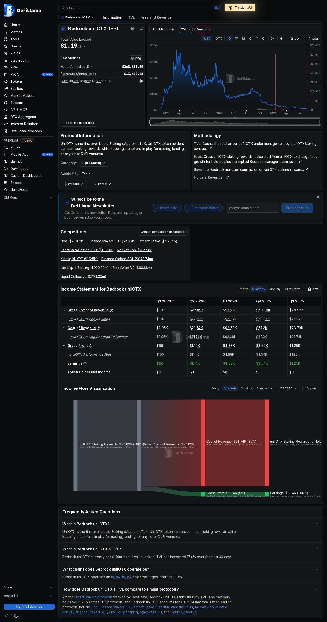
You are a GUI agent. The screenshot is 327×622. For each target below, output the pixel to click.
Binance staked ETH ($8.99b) (112, 241)
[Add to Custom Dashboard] (281, 38)
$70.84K (263, 310)
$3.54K (262, 345)
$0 (192, 372)
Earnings (75, 363)
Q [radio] (250, 38)
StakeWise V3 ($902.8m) (132, 268)
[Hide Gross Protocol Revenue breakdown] (64, 310)
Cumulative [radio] (293, 289)
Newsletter (169, 208)
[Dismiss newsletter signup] (318, 197)
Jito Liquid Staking (123, 612)
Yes (84, 173)
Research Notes (205, 208)
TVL (131, 17)
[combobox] (140, 7)
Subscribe (294, 208)
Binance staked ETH (116, 607)
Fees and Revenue (156, 17)
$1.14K (195, 345)
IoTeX (115, 577)
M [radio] (243, 38)
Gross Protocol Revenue (88, 310)
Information (112, 17)
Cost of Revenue (82, 328)
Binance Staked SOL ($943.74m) (127, 259)
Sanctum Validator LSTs (174, 607)
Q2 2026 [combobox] (286, 388)
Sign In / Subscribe (29, 606)
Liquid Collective (184, 612)
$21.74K (196, 328)
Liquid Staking (92, 163)
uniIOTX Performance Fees (90, 354)
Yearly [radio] (243, 289)
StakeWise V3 (151, 612)
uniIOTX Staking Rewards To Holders (98, 337)
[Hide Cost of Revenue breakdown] (64, 327)
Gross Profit (78, 345)
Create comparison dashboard (163, 232)
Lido (94, 607)
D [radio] (230, 38)
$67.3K (261, 328)
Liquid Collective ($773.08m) (83, 276)
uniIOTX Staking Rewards (89, 319)
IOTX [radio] (218, 38)
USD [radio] (207, 38)
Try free (27, 140)
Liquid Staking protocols (93, 597)
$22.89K (196, 310)
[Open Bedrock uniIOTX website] (132, 28)
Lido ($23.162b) (73, 241)
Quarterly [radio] (258, 289)
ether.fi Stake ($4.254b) (158, 241)
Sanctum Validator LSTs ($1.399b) (87, 250)
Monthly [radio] (275, 289)
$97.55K (229, 310)
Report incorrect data (79, 123)
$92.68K (230, 328)
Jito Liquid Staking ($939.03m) (85, 268)
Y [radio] (257, 38)
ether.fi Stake (144, 607)
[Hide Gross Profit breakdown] (64, 345)
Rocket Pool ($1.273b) (134, 250)
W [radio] (236, 38)
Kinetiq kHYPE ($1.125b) (79, 259)
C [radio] (263, 38)
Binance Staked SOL (91, 612)
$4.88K (229, 345)
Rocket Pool (204, 607)
